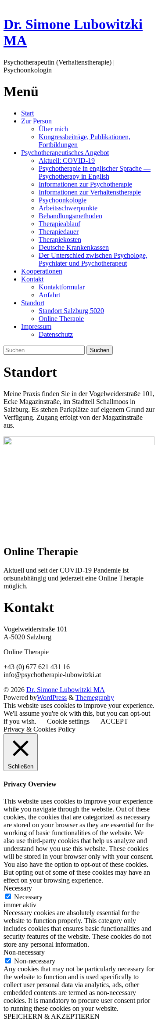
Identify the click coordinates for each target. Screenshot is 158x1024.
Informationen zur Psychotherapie (85, 184)
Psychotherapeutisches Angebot (65, 152)
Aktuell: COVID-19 (67, 160)
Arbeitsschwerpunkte (68, 208)
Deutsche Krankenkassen (74, 247)
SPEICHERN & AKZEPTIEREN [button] (52, 1016)
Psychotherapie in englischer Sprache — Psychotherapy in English (95, 172)
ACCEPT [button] (114, 721)
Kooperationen (41, 271)
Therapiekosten (60, 239)
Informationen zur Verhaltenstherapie (90, 192)
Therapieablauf (59, 223)
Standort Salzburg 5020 (71, 310)
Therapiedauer (59, 231)
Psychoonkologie (62, 200)
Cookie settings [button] (68, 721)
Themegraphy (94, 697)
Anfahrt (49, 295)
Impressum (36, 326)
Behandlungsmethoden (70, 216)
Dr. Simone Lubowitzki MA (65, 689)
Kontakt (32, 279)
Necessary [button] (18, 888)
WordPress (52, 697)
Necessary (28, 897)
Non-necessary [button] (24, 952)
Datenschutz (56, 334)
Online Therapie (61, 318)
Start (27, 113)
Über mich (53, 129)
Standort (32, 302)
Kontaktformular (62, 287)
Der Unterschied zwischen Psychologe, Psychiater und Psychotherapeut (93, 259)
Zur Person (36, 121)
